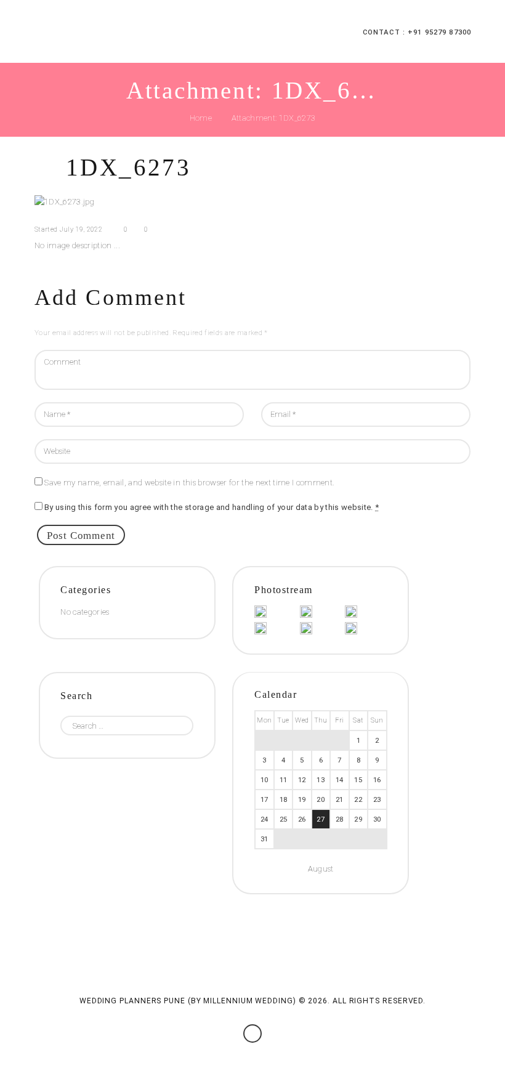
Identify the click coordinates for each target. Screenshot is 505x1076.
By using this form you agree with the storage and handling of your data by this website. (211, 507)
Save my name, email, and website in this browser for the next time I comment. (189, 482)
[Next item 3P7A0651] (361, 202)
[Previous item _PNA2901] (143, 202)
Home (201, 118)
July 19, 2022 (81, 229)
